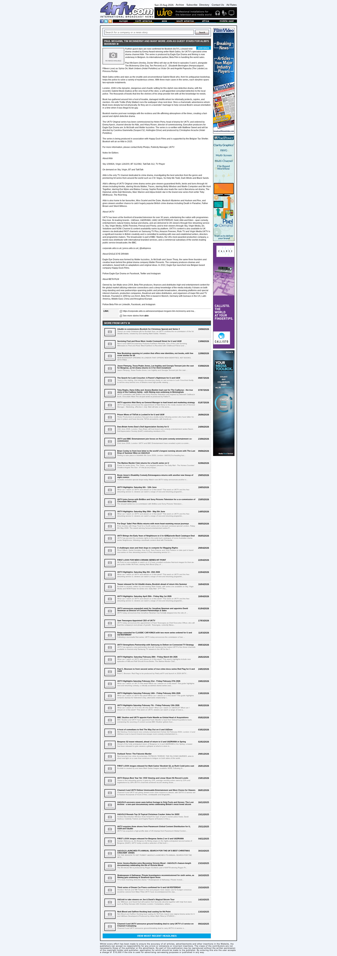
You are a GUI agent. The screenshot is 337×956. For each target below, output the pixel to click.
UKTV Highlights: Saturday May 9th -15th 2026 (138, 572)
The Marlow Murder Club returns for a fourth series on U (143, 463)
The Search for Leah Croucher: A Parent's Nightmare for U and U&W (148, 378)
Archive (180, 4)
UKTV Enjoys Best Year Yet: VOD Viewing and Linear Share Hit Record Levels (152, 778)
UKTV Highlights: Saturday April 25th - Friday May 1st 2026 (144, 596)
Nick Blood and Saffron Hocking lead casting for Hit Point (144, 912)
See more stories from (136, 315)
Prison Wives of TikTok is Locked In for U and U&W (140, 414)
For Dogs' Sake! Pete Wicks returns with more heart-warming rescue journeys (153, 524)
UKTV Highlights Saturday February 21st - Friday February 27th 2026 (148, 681)
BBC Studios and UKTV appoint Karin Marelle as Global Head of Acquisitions (153, 717)
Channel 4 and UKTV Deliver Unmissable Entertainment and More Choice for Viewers (156, 790)
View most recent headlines (157, 935)
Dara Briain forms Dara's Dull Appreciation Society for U (143, 427)
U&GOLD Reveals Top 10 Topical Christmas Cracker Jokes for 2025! (148, 814)
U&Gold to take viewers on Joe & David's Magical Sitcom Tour (145, 899)
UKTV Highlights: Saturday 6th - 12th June (137, 487)
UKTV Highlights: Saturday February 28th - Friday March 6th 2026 (147, 657)
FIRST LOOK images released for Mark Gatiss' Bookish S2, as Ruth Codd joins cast (155, 766)
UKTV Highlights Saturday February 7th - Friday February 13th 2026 (148, 705)
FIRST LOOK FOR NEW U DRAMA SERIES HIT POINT (141, 560)
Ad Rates (231, 4)
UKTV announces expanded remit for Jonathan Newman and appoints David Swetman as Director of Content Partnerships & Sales (152, 609)
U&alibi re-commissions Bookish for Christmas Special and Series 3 (148, 329)
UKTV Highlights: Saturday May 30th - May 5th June (141, 511)
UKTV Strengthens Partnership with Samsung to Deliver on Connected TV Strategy (155, 645)
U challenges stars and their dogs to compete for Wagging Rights (147, 548)
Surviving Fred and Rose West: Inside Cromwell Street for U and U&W (149, 341)
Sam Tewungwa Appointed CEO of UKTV (136, 620)
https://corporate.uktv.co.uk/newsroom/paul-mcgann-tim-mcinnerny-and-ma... (159, 311)
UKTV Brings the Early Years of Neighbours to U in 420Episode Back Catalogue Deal (156, 536)
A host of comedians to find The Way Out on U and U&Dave (145, 729)
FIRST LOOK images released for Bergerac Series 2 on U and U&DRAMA (150, 838)
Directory (204, 4)
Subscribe (191, 4)
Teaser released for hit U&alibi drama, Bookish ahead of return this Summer (152, 584)
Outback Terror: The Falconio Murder (134, 754)
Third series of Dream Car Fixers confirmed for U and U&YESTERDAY (149, 887)
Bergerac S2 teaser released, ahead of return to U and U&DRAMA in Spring (151, 742)
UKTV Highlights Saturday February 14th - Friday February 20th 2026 (148, 693)
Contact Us (218, 4)
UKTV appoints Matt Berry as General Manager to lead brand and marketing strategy (156, 402)
